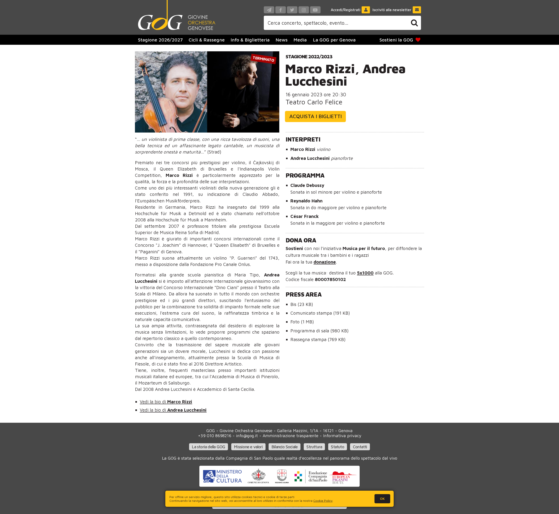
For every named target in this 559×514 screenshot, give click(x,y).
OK (382, 498)
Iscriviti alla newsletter (392, 10)
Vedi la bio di (166, 401)
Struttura (314, 446)
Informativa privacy (342, 435)
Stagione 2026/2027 (160, 39)
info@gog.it (247, 435)
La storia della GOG (208, 446)
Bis (301, 304)
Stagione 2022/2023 (309, 56)
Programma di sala (319, 330)
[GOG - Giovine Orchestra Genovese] (176, 15)
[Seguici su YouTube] (315, 9)
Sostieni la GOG (396, 39)
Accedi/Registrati (345, 10)
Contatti (360, 446)
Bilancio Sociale (284, 446)
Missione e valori (248, 446)
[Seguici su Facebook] (280, 9)
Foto (302, 321)
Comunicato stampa (320, 313)
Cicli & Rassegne (207, 39)
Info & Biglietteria (250, 39)
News (282, 39)
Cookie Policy (323, 500)
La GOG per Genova (334, 39)
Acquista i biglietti (315, 116)
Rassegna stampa (317, 339)
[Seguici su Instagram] (303, 9)
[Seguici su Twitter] (292, 9)
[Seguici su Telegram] (269, 9)
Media (300, 39)
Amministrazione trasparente (290, 435)
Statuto (337, 446)
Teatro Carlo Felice (314, 102)
